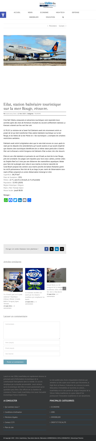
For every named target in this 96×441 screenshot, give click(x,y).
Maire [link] (6, 188)
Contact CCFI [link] (10, 422)
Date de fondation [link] (10, 177)
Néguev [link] (21, 185)
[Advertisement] (35, 85)
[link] (48, 4)
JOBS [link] (53, 412)
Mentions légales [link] (11, 417)
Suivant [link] (61, 26)
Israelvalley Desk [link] (11, 113)
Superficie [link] (7, 174)
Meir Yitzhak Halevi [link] (16, 188)
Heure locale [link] (8, 190)
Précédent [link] (53, 26)
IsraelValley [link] (23, 438)
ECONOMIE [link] (55, 407)
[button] (5, 288)
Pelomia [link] (80, 438)
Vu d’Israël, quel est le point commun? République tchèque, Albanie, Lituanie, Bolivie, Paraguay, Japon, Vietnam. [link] (13, 299)
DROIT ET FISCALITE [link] (58, 422)
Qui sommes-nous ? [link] (12, 407)
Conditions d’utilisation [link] (13, 412)
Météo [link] (6, 180)
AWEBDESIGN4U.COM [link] (53, 438)
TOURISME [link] (37, 113)
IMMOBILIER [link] (56, 417)
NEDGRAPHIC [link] (66, 438)
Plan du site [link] (9, 427)
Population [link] (7, 182)
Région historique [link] (10, 185)
